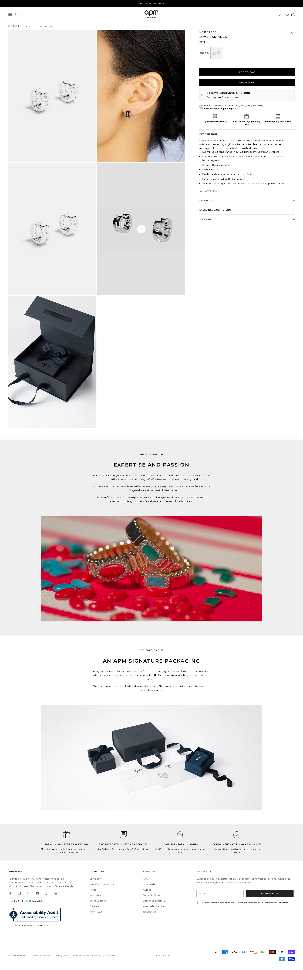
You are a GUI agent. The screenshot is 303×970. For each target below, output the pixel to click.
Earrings (28, 26)
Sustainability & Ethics (102, 884)
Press (93, 889)
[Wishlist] (287, 14)
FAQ (145, 878)
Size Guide (149, 884)
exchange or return (241, 849)
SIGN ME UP (270, 893)
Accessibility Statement (104, 955)
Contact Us (149, 911)
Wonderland (97, 895)
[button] (123, 834)
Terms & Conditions (41, 955)
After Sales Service (154, 906)
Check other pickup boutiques (220, 108)
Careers (94, 906)
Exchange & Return (154, 900)
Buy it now (246, 82)
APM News (96, 911)
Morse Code (207, 32)
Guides (147, 889)
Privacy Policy (62, 955)
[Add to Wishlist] (292, 32)
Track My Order (152, 895)
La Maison (95, 878)
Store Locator (98, 900)
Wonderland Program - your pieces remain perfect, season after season (151, 3)
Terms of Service (80, 955)
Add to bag (247, 72)
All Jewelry (14, 25)
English (161, 955)
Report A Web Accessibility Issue (31, 925)
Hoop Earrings (45, 26)
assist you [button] (143, 849)
